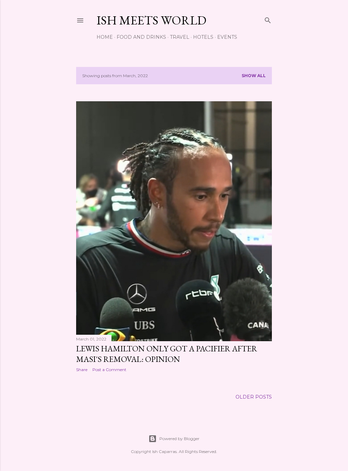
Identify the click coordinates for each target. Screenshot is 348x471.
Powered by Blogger (179, 438)
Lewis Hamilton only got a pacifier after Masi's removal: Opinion (166, 353)
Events (227, 37)
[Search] (268, 18)
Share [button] (81, 369)
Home (105, 37)
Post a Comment (109, 369)
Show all (254, 75)
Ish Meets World (151, 20)
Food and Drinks (141, 37)
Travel (179, 37)
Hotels (203, 37)
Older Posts (254, 397)
